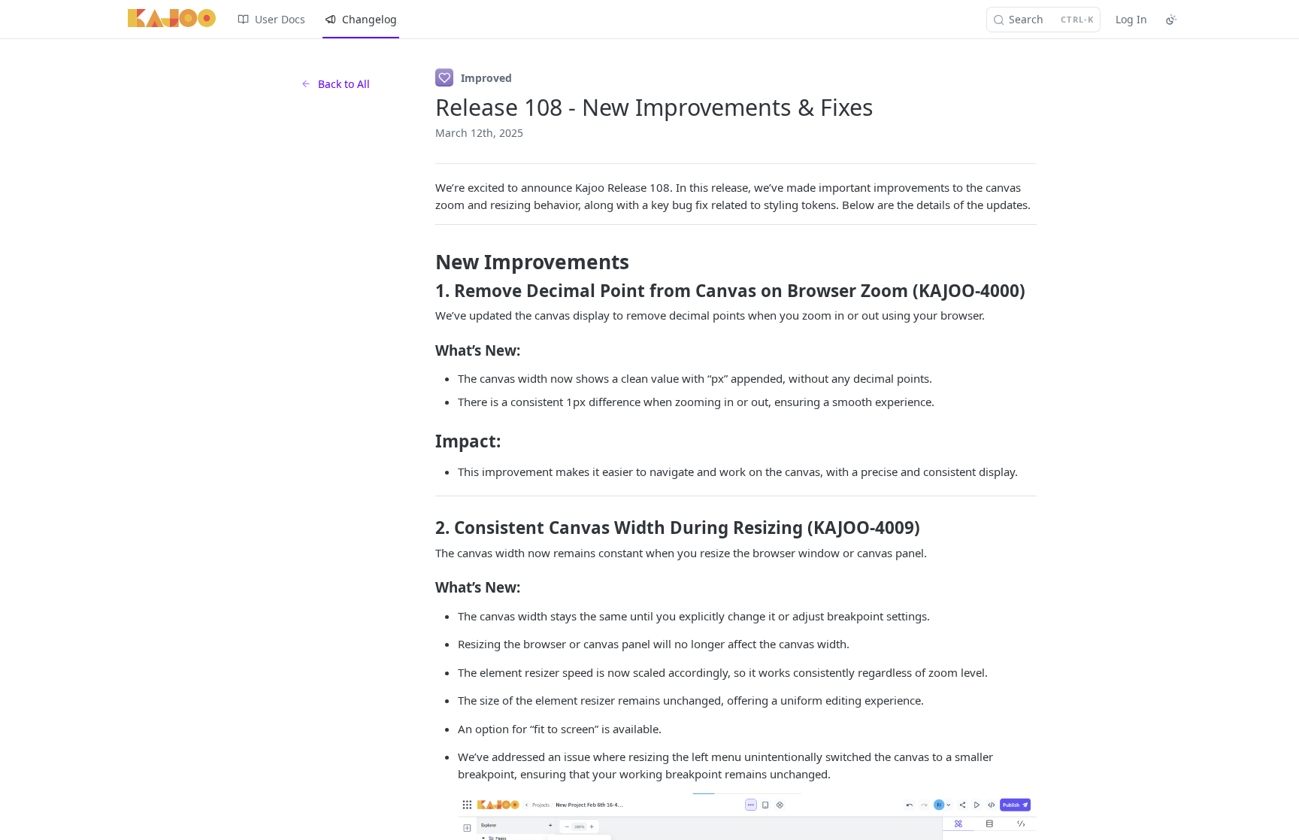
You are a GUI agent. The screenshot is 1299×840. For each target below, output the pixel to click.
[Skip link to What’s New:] (425, 349)
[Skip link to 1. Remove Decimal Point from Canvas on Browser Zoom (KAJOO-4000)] (425, 291)
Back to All (344, 84)
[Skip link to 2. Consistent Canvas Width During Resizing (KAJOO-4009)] (425, 528)
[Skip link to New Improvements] (425, 262)
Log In (1131, 19)
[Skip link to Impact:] (425, 441)
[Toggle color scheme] (1171, 20)
